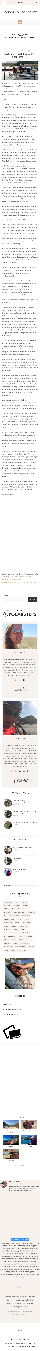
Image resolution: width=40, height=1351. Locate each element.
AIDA (16, 902)
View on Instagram (21, 1239)
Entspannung (26, 916)
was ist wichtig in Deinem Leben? (25, 822)
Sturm (13, 950)
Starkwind (32, 946)
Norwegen (29, 936)
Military (20, 936)
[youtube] (23, 680)
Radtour (7, 940)
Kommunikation (23, 926)
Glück (19, 919)
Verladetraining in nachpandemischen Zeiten (22, 802)
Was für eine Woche (20, 869)
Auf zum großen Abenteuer (22, 847)
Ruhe (29, 940)
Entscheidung (15, 916)
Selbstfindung (8, 946)
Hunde (7, 926)
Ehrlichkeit (8, 912)
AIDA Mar (24, 902)
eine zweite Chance (19, 912)
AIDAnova (7, 905)
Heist (17, 922)
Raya (14, 940)
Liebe (23, 929)
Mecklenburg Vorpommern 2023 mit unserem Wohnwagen (24, 813)
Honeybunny (26, 922)
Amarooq (26, 905)
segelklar (7, 943)
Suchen (5, 596)
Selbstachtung (25, 943)
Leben (16, 929)
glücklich (27, 919)
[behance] (23, 771)
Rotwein (22, 940)
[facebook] (15, 680)
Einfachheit (32, 912)
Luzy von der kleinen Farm (12, 933)
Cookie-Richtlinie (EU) (11, 1014)
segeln (13, 50)
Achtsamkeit (8, 902)
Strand (6, 950)
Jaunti (14, 926)
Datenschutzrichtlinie (12, 1009)
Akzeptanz (17, 905)
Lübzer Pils (17, 858)
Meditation (26, 933)
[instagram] (19, 680)
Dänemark (26, 909)
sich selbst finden (21, 946)
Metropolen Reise (10, 936)
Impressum (7, 1004)
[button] (22, 1117)
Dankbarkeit (15, 909)
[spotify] (27, 771)
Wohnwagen (22, 950)
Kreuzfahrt (7, 929)
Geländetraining (9, 919)
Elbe (6, 916)
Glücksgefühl (8, 922)
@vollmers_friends (15, 1184)
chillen (6, 909)
